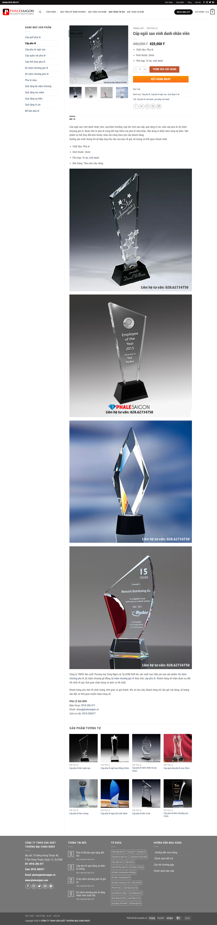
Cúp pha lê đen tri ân (141, 813)
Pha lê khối (136, 882)
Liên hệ (198, 2)
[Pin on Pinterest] (153, 106)
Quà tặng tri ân (117, 12)
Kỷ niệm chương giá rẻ (36, 67)
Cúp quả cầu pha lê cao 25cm (177, 768)
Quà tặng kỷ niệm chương (73, 12)
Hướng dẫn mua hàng (166, 852)
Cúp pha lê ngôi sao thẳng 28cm (115, 768)
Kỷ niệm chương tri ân (120, 882)
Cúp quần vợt (117, 862)
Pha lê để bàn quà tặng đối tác (90, 854)
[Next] (123, 55)
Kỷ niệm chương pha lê (37, 73)
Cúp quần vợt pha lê (35, 55)
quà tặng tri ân (134, 898)
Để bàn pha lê (32, 110)
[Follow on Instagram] (207, 2)
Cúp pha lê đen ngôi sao (79, 768)
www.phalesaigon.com (36, 880)
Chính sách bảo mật (164, 870)
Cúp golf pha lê (33, 37)
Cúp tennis (129, 862)
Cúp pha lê (30, 43)
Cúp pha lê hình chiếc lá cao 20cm (144, 769)
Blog (189, 2)
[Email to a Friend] (147, 106)
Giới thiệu (169, 2)
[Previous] (74, 55)
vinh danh (158, 60)
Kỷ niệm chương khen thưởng (123, 872)
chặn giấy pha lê (118, 851)
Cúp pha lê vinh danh (145, 99)
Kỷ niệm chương (136, 867)
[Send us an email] (213, 2)
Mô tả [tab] (72, 119)
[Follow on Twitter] (210, 2)
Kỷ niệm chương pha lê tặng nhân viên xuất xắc (90, 894)
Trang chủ (138, 28)
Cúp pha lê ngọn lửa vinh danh (114, 813)
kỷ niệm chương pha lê (121, 877)
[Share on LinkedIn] (158, 106)
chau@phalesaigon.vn (87, 709)
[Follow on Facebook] (204, 2)
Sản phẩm (180, 2)
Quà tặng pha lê (135, 893)
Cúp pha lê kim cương (78, 813)
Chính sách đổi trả (163, 858)
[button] (205, 12)
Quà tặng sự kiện (135, 12)
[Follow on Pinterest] (51, 886)
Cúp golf (131, 851)
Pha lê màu (31, 80)
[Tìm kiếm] (40, 12)
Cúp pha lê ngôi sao (35, 49)
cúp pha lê (150, 678)
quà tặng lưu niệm (119, 893)
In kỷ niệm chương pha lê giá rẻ (91, 880)
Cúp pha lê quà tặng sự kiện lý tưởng (90, 867)
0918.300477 (89, 713)
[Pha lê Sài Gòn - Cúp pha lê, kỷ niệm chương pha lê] (18, 12)
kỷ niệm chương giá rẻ (122, 678)
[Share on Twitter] (141, 106)
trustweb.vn (142, 918)
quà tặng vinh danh (161, 99)
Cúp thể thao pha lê (35, 61)
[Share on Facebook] (136, 106)
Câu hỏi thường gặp (164, 864)
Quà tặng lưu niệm (97, 12)
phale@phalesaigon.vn (43, 874)
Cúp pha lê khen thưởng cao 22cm (176, 815)
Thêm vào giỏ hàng (164, 69)
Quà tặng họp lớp (130, 888)
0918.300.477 (88, 705)
